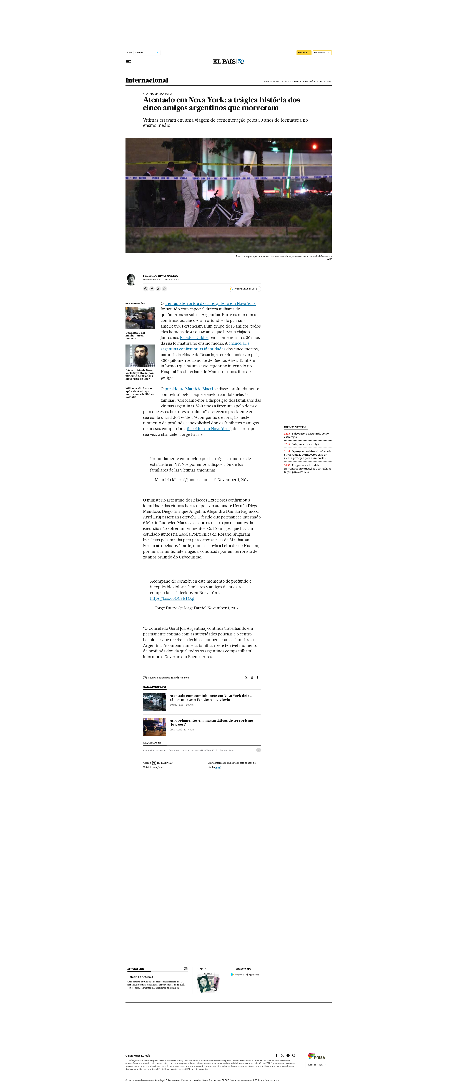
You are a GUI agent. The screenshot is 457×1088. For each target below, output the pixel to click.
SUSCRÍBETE (304, 52)
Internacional (146, 80)
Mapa (205, 1080)
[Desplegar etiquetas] (258, 750)
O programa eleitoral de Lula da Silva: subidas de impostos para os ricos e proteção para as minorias (308, 455)
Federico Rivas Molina (160, 275)
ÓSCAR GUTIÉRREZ (178, 730)
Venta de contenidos (144, 1080)
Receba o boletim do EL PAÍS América (168, 677)
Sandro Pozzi (176, 705)
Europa (295, 81)
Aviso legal (160, 1080)
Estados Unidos (194, 337)
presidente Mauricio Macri (189, 388)
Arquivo (202, 968)
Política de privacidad (191, 1080)
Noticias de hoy (272, 1080)
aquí (217, 767)
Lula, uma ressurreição (306, 444)
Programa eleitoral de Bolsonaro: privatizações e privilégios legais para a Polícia (307, 469)
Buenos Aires (227, 750)
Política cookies (173, 1080)
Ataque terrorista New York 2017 (199, 750)
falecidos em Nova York (208, 428)
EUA (329, 81)
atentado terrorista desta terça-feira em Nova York (210, 303)
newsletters (135, 968)
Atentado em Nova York (157, 94)
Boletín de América (140, 977)
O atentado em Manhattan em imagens (135, 336)
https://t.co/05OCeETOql (172, 598)
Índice (261, 1080)
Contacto (129, 1080)
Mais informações (152, 767)
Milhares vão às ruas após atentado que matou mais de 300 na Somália (139, 392)
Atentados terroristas (154, 750)
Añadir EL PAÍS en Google (246, 289)
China (322, 81)
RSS (255, 1080)
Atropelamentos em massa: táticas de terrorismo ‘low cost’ (211, 722)
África (285, 81)
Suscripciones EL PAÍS (219, 1080)
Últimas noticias (295, 427)
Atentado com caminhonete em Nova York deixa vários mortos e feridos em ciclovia (211, 698)
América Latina (271, 81)
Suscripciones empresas (241, 1080)
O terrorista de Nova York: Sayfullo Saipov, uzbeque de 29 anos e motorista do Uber (139, 374)
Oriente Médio (309, 81)
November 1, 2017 (232, 479)
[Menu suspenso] (128, 61)
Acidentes (174, 750)
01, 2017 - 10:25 (168, 279)
